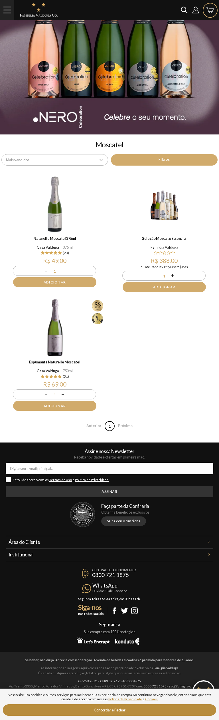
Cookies (151, 699)
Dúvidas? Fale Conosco (109, 591)
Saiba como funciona (124, 521)
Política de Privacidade (92, 480)
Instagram (134, 610)
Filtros (164, 159)
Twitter (124, 610)
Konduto (127, 640)
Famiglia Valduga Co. (39, 10)
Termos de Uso (60, 480)
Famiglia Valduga (164, 247)
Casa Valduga (48, 247)
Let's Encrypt (93, 640)
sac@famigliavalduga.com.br (189, 686)
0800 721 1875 (110, 575)
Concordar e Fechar (109, 710)
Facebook (114, 610)
